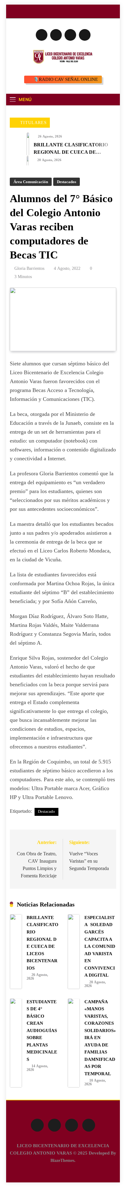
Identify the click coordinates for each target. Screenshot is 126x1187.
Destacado (46, 811)
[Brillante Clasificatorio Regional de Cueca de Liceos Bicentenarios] (28, 144)
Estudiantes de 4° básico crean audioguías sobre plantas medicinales (42, 1030)
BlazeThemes (62, 1160)
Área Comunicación (30, 181)
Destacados (66, 181)
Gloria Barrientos (29, 268)
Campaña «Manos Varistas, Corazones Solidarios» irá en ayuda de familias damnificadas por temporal (100, 1037)
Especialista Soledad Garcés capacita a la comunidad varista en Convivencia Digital (99, 946)
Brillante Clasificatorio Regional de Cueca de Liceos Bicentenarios (71, 152)
